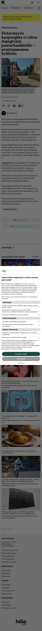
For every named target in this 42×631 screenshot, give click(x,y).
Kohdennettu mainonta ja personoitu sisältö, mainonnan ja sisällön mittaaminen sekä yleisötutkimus (20, 311)
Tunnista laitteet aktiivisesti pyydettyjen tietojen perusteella (17, 325)
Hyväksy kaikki (21, 354)
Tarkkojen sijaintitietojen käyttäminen (14, 322)
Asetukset (21, 359)
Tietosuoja (21, 363)
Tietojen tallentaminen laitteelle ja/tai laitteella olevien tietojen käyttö (20, 306)
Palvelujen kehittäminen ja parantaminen (15, 315)
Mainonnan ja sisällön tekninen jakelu (14, 337)
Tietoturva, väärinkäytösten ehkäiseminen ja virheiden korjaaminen (19, 334)
